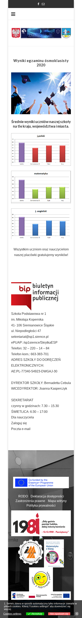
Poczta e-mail (20, 429)
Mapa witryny (57, 501)
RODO (23, 496)
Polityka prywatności (41, 505)
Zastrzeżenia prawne (30, 501)
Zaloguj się (19, 423)
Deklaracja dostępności (47, 496)
